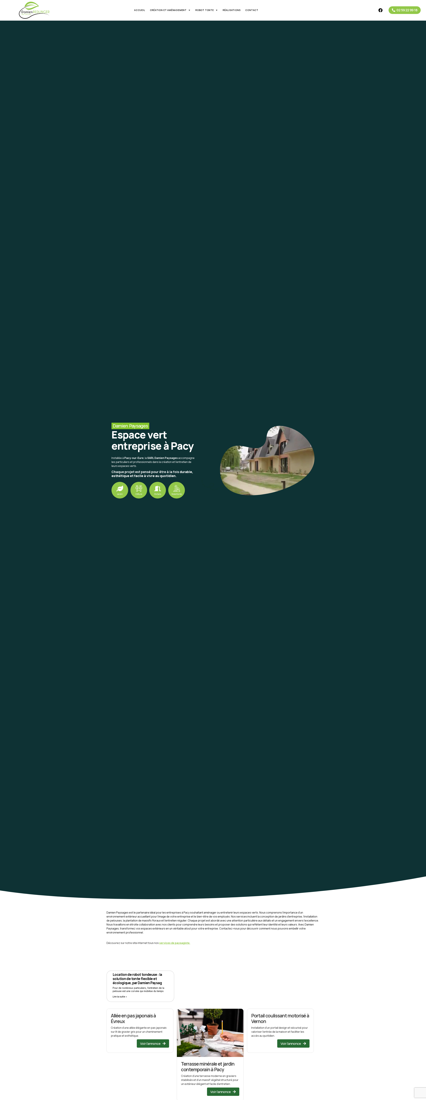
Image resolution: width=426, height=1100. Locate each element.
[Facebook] (380, 10)
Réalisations (232, 10)
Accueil (139, 10)
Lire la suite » (120, 996)
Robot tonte (204, 10)
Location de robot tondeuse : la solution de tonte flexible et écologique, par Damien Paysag (137, 978)
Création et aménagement (168, 10)
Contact (251, 10)
